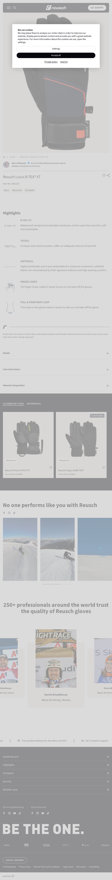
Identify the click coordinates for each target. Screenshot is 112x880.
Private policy (51, 61)
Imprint (64, 61)
